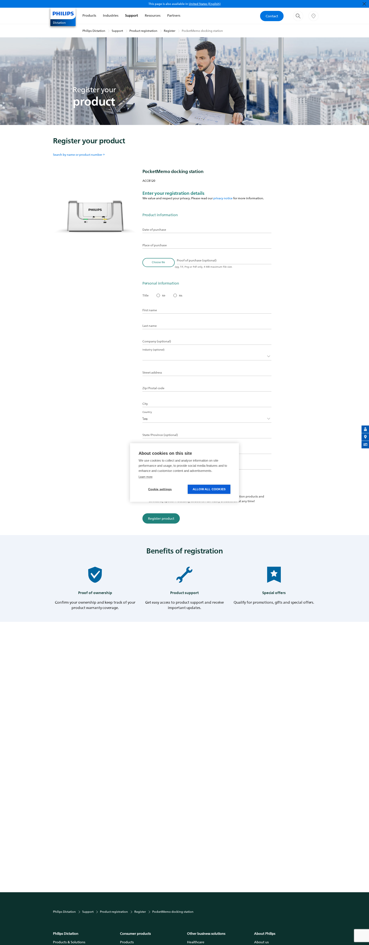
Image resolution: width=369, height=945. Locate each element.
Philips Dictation (93, 30)
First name (149, 310)
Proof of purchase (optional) (197, 260)
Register (169, 30)
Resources (152, 15)
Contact (272, 16)
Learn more (145, 476)
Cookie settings (160, 489)
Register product (161, 518)
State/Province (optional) (160, 435)
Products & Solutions (69, 942)
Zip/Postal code (153, 388)
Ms (180, 295)
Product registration (143, 30)
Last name (149, 325)
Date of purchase (154, 229)
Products (89, 15)
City (145, 403)
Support (131, 15)
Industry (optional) (153, 349)
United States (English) (205, 3)
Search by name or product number (77, 154)
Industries (110, 15)
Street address (152, 372)
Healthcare (195, 942)
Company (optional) (156, 341)
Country (147, 412)
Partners (173, 15)
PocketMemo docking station (202, 30)
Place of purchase (154, 245)
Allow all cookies (209, 489)
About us (261, 942)
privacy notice (223, 198)
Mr (163, 295)
